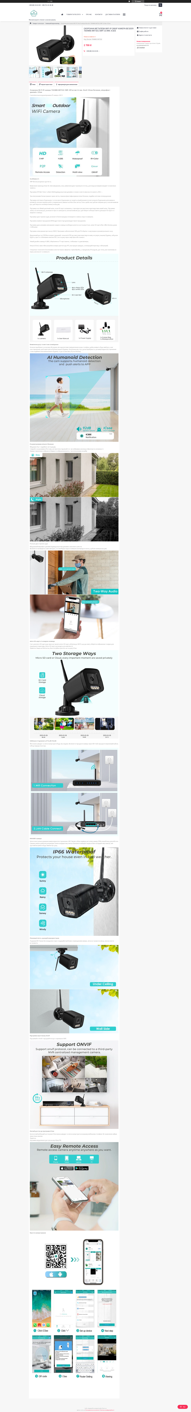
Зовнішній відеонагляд (52, 23)
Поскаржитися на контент (92, 1410)
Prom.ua (104, 1408)
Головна (62, 14)
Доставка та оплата (112, 14)
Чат (184, 1407)
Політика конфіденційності (107, 1410)
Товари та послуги (73, 14)
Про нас (89, 14)
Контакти (98, 14)
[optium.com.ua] (43, 12)
